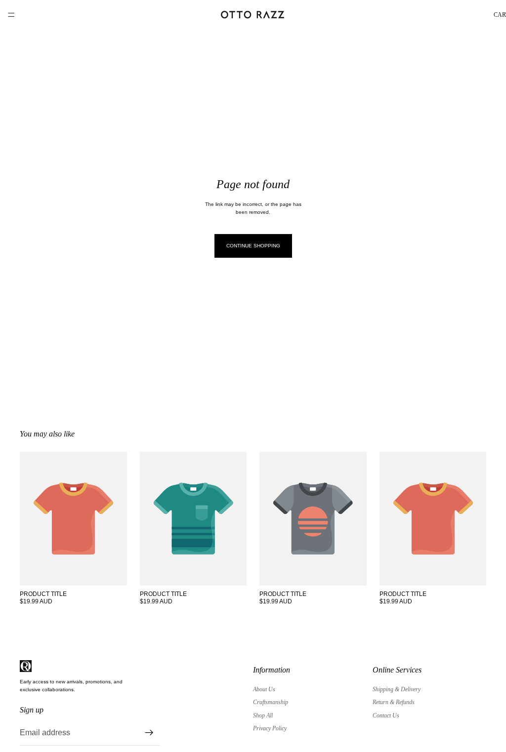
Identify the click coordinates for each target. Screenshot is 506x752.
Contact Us (386, 715)
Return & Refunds (394, 702)
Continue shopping (253, 245)
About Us (264, 689)
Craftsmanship (270, 702)
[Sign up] (149, 732)
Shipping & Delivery (397, 689)
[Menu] (11, 14)
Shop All (263, 715)
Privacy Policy (270, 728)
